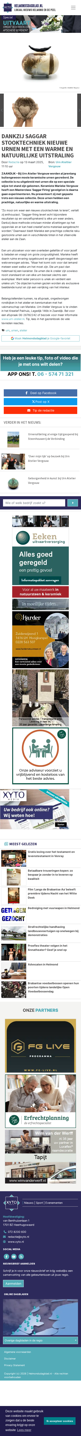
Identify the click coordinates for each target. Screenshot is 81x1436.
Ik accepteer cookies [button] (60, 1421)
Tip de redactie (43, 410)
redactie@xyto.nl (18, 1236)
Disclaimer (10, 1358)
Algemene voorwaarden (17, 1352)
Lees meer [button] (24, 1430)
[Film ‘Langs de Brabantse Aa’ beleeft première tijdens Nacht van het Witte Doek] (13, 895)
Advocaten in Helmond (43, 964)
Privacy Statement (14, 1365)
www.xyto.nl (16, 1241)
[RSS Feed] (21, 1256)
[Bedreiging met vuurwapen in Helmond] (13, 914)
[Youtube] (14, 1256)
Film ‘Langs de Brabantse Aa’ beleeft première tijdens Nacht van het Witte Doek (52, 893)
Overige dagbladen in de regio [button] (24, 1340)
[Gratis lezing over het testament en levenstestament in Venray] (13, 858)
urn (8, 330)
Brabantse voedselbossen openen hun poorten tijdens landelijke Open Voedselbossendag (53, 987)
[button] (2, 110)
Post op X (42, 402)
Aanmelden (13, 1283)
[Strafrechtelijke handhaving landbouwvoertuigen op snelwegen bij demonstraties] (13, 933)
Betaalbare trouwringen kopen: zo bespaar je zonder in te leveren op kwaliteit (50, 874)
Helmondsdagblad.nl (28, 6)
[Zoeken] (72, 502)
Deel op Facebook (43, 393)
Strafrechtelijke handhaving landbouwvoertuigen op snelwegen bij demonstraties (53, 931)
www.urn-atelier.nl (13, 319)
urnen (14, 330)
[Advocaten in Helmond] (13, 970)
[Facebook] (6, 1256)
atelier (23, 330)
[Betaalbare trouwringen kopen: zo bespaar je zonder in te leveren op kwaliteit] (13, 877)
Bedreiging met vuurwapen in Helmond (53, 908)
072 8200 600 (17, 1231)
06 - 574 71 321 (55, 374)
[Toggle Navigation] (73, 7)
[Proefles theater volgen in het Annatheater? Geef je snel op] (13, 952)
